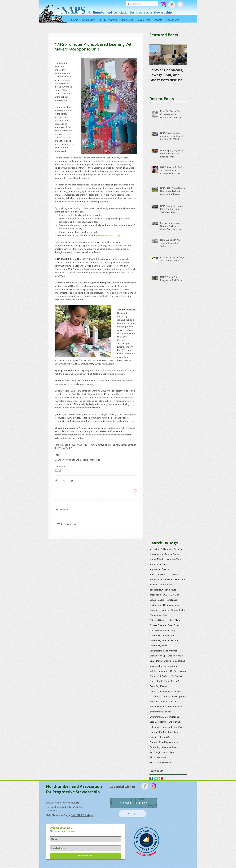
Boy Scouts (170, 589)
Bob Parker (166, 584)
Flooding (153, 737)
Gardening (154, 747)
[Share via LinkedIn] (71, 480)
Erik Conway (175, 721)
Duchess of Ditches (159, 676)
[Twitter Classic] (156, 778)
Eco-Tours (154, 696)
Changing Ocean (171, 605)
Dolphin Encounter (158, 671)
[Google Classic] (161, 778)
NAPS (73, 9)
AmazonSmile (172, 554)
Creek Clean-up (157, 655)
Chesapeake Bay (158, 615)
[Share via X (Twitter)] (64, 480)
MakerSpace (96, 459)
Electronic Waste (157, 706)
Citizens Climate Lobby (161, 620)
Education (60, 466)
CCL (165, 594)
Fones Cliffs (166, 737)
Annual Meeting (157, 559)
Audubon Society (158, 564)
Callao (152, 600)
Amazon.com (156, 554)
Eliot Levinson (175, 706)
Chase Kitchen (178, 610)
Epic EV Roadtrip (158, 721)
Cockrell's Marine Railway (162, 630)
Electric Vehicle (168, 701)
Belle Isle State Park (175, 579)
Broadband (155, 594)
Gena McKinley (170, 747)
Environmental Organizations (164, 717)
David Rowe (179, 661)
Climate (178, 620)
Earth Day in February (160, 691)
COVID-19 (174, 594)
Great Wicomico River (160, 762)
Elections (154, 701)
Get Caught (155, 752)
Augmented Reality (159, 569)
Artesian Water (174, 559)
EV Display (176, 676)
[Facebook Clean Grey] (171, 4)
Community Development (162, 635)
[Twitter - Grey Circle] (180, 4)
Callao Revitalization (168, 600)
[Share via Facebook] (56, 480)
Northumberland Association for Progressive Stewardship (129, 12)
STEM (58, 459)
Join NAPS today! (82, 815)
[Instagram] (163, 4)
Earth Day (176, 681)
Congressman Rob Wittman (163, 650)
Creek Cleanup (175, 655)
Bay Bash (173, 574)
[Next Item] (181, 54)
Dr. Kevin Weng (178, 671)
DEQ (151, 661)
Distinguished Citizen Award (163, 666)
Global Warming (157, 757)
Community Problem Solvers (163, 640)
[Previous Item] (154, 54)
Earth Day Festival (158, 686)
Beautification (156, 579)
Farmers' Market (157, 732)
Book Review (156, 589)
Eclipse (177, 691)
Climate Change (157, 625)
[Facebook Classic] (151, 778)
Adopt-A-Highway (163, 549)
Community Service (159, 645)
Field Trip (173, 732)
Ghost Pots (168, 752)
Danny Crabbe (163, 661)
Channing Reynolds (159, 610)
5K (150, 549)
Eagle (152, 681)
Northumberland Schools (75, 459)
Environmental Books (160, 711)
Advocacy (179, 549)
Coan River (173, 625)
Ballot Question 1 (158, 574)
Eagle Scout (163, 681)
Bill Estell (153, 584)
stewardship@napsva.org (66, 802)
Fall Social (154, 727)
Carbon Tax (155, 605)
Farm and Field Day (172, 727)
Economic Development (174, 696)
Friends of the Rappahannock (164, 742)
